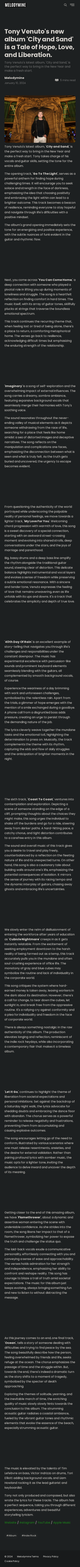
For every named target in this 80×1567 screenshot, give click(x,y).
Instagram (27, 1522)
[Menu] (65, 4)
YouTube (44, 1522)
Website (10, 1522)
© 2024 (8, 1556)
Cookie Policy (11, 1561)
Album (11, 1535)
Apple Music (62, 1522)
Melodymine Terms (28, 1556)
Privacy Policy (50, 1556)
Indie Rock (29, 1535)
